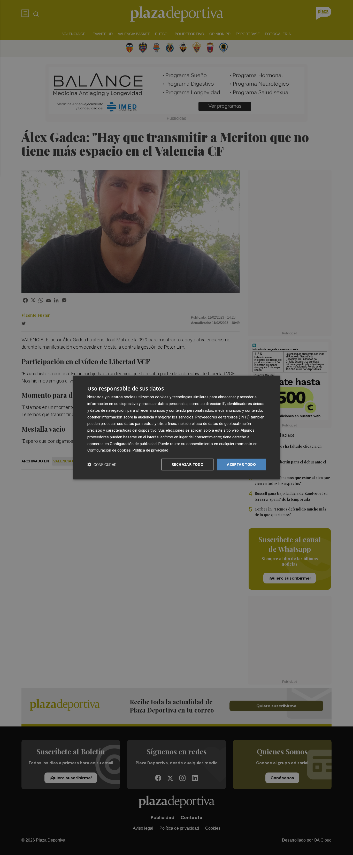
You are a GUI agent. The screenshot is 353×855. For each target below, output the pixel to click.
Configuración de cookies (109, 450)
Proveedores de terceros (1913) (222, 417)
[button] (102, 465)
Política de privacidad (150, 450)
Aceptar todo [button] (241, 464)
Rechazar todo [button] (187, 464)
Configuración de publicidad (133, 443)
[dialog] (176, 427)
